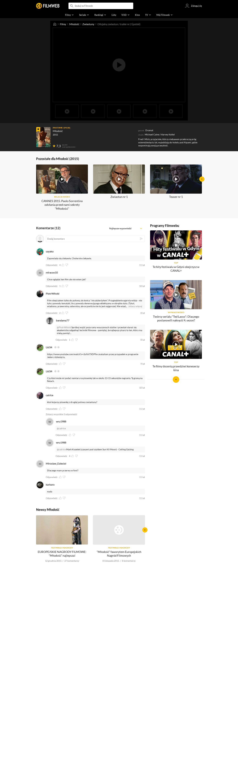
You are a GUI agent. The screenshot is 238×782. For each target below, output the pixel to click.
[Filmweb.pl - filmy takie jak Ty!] (47, 6)
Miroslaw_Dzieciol (56, 463)
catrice (49, 395)
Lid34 (49, 347)
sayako (50, 251)
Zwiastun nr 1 (119, 196)
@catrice (61, 428)
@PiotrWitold (64, 327)
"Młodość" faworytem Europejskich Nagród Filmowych (119, 553)
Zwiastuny (88, 24)
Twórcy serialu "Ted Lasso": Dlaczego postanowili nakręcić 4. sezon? (176, 318)
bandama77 (62, 320)
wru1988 (61, 421)
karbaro (50, 484)
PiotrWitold (52, 293)
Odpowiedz (51, 265)
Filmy (63, 24)
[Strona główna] (55, 24)
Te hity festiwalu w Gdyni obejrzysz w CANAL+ (176, 268)
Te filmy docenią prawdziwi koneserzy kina (176, 368)
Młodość (74, 24)
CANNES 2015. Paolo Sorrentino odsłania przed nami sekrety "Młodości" (62, 204)
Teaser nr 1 (176, 196)
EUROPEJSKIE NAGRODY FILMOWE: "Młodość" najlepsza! (62, 553)
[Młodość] (43, 137)
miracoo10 (52, 272)
